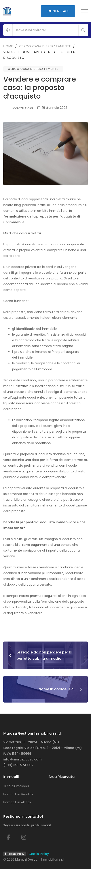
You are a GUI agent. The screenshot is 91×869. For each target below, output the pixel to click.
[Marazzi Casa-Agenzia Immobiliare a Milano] (7, 11)
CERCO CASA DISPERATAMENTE (33, 69)
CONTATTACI (57, 11)
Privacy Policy (16, 853)
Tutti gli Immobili (16, 786)
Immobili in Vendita (18, 794)
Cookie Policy (38, 854)
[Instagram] (23, 837)
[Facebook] (8, 837)
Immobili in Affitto (17, 802)
